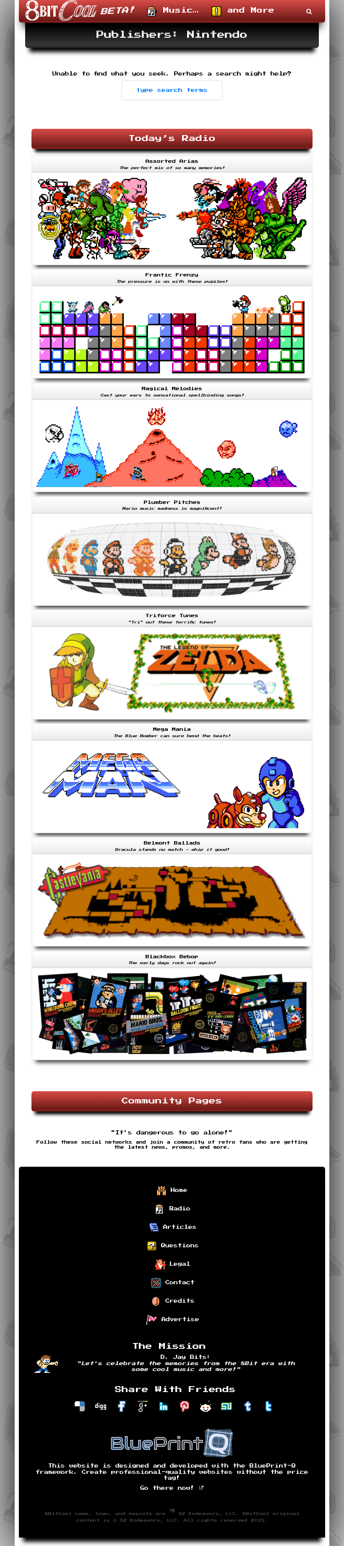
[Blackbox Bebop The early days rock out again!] (172, 1061)
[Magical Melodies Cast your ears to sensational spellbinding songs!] (172, 493)
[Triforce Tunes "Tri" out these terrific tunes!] (172, 720)
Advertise (178, 1319)
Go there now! (169, 1488)
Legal (177, 1264)
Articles (178, 1227)
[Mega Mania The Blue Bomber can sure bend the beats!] (172, 834)
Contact (178, 1282)
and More (248, 10)
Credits (178, 1301)
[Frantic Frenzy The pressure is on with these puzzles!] (172, 379)
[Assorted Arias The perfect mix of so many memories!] (172, 266)
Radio (177, 1209)
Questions (178, 1246)
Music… (178, 10)
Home (177, 1190)
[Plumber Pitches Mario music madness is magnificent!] (172, 607)
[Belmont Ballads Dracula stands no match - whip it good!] (172, 947)
